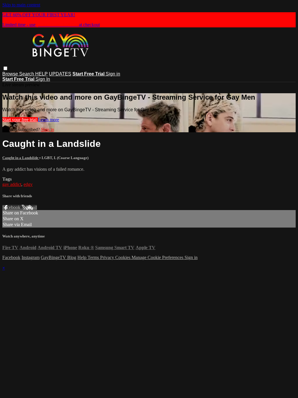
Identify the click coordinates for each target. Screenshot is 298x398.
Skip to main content (21, 4)
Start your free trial (20, 119)
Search (27, 73)
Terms (94, 257)
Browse (10, 73)
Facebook (12, 207)
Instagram (31, 257)
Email (31, 207)
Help (82, 257)
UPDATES (60, 73)
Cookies (123, 257)
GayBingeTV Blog (58, 257)
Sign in (113, 73)
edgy (28, 184)
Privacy (107, 257)
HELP (41, 73)
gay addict (11, 184)
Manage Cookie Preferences (158, 257)
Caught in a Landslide (20, 158)
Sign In (43, 79)
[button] (5, 68)
